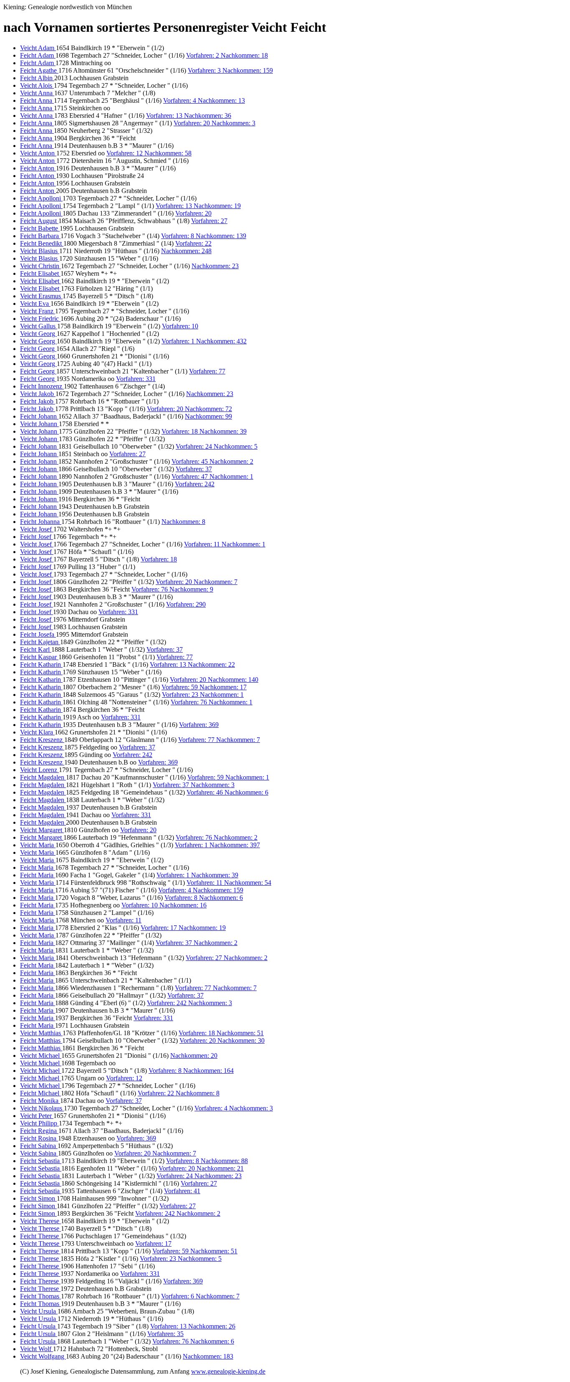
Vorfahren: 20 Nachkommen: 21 (201, 1168)
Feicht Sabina (39, 1145)
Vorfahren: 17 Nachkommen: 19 (183, 927)
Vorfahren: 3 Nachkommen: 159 (230, 70)
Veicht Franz (37, 311)
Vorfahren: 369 (199, 724)
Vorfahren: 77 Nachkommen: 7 (219, 739)
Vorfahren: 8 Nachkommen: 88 (207, 1160)
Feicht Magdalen (43, 777)
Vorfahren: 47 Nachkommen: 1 (212, 476)
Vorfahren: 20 (193, 213)
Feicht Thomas (40, 1296)
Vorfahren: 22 (193, 243)
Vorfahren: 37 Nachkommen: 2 (196, 942)
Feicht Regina (39, 1130)
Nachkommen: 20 (193, 1055)
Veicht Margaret (42, 829)
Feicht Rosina (39, 1138)
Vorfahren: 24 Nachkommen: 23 (199, 1175)
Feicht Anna (37, 100)
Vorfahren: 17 (153, 1243)
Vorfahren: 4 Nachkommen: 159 (200, 890)
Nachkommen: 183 (208, 1356)
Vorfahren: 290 (186, 604)
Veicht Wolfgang (43, 1356)
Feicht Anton (38, 168)
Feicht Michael (40, 1078)
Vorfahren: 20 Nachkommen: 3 (214, 123)
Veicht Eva (35, 303)
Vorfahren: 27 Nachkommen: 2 (226, 957)
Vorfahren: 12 (124, 1078)
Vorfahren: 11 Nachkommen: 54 (229, 882)
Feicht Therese (40, 1236)
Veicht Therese (40, 1220)
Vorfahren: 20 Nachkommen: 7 (196, 581)
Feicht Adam (37, 55)
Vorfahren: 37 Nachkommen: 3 (194, 784)
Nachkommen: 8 (183, 521)
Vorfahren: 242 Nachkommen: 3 (189, 1002)
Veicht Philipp (39, 1123)
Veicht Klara (37, 732)
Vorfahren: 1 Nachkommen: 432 (204, 341)
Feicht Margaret (41, 837)
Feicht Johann (39, 416)
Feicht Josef (36, 536)
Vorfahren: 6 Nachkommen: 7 (200, 1296)
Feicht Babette (40, 228)
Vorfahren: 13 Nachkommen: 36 (188, 115)
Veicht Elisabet (40, 281)
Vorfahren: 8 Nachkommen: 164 (191, 1070)
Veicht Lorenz (39, 769)
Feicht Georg (38, 348)
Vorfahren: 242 (194, 484)
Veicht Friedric (40, 318)
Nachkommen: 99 (208, 416)
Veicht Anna (37, 93)
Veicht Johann (39, 423)
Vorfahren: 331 (136, 378)
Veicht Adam (38, 47)
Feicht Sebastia (40, 1160)
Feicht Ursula (38, 1326)
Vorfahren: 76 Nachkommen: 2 (216, 837)
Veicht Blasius (39, 250)
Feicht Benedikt (41, 243)
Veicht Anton (38, 153)
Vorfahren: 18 (159, 559)
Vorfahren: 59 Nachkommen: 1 (228, 777)
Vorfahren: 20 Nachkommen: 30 (222, 1040)
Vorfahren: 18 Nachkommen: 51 (221, 1032)
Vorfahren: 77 (207, 371)
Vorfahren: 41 (182, 1190)
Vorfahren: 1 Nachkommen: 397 (217, 845)
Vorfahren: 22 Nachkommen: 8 (178, 1093)
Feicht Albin (37, 77)
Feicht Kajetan (40, 641)
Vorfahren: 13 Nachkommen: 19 (198, 205)
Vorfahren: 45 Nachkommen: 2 (212, 461)
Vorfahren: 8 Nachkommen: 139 (203, 235)
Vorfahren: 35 (165, 1333)
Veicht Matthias (41, 1032)
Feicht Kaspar (39, 657)
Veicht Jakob (37, 393)
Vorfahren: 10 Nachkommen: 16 (164, 905)
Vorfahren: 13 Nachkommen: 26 (192, 1326)
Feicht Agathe (39, 70)
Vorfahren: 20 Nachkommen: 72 (189, 408)
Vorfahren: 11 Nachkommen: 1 (224, 544)
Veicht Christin (40, 265)
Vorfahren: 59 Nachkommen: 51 (194, 1251)
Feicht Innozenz (42, 386)
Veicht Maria (37, 845)
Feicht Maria (37, 867)
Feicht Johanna (40, 521)
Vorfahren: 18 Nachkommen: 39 (204, 431)
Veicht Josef (36, 529)
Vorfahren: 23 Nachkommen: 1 (203, 694)
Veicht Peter (36, 1115)
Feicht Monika (40, 1100)
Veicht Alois (37, 85)
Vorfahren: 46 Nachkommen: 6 (227, 792)
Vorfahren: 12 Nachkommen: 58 (149, 153)
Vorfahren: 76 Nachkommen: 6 (193, 1341)
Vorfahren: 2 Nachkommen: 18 (227, 55)
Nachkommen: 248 (186, 250)
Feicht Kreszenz (42, 739)
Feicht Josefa (38, 634)
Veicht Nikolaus (42, 1108)
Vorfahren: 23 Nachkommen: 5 (181, 1258)
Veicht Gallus (38, 326)
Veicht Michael (40, 1055)
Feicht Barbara (40, 235)
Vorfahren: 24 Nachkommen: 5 (216, 446)
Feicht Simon (38, 1198)
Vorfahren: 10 (180, 326)
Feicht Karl (35, 649)
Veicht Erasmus (41, 296)
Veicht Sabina (39, 1153)
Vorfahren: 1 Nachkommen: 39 (197, 875)
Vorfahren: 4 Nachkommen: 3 (233, 1108)
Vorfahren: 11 (123, 920)
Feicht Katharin (41, 664)
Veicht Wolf (36, 1348)
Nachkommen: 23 (215, 265)
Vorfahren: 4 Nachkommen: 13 (204, 100)
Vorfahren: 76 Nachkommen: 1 (211, 702)
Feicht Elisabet (40, 273)
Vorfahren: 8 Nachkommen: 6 (203, 897)
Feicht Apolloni (41, 198)
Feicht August (39, 220)
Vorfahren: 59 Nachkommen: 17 (204, 687)
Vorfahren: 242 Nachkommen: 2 (177, 1213)
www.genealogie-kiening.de (228, 1371)
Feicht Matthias (41, 1040)
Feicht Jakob (37, 401)
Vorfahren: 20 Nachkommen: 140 (214, 679)
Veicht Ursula (39, 1311)
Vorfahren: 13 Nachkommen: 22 (192, 664)
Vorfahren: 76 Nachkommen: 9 (172, 589)
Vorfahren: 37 (194, 469)
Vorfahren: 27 (209, 220)
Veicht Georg (38, 333)
